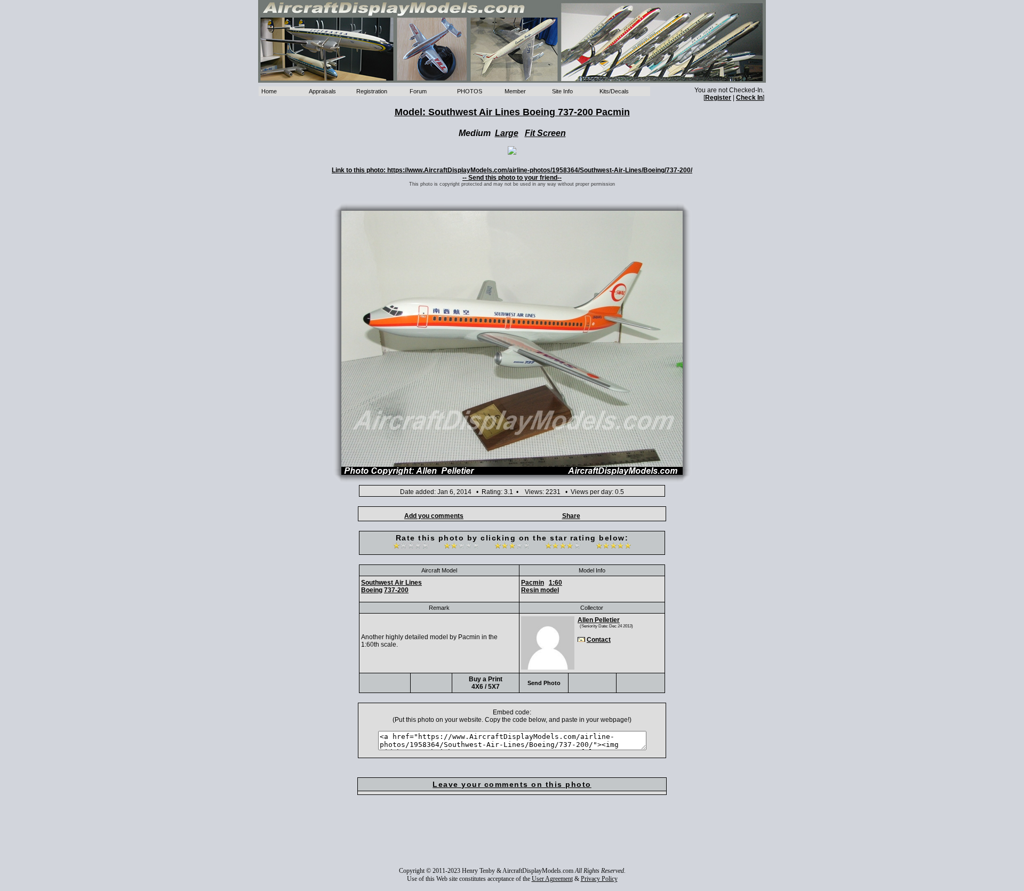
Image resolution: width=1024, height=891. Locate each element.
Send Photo (544, 683)
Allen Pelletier (599, 620)
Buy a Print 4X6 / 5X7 (485, 682)
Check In (749, 97)
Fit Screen (545, 133)
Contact (599, 639)
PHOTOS (469, 91)
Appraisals (322, 91)
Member (515, 91)
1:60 (555, 582)
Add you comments (433, 516)
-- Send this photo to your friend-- (512, 177)
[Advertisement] (512, 838)
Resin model (540, 590)
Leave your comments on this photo (512, 784)
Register (718, 97)
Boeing (371, 590)
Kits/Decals (614, 91)
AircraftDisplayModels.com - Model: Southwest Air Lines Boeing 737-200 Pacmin (512, 41)
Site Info (562, 91)
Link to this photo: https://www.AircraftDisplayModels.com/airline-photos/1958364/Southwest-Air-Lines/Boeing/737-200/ (512, 170)
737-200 (396, 590)
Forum (418, 91)
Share (571, 516)
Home (269, 91)
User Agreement (552, 878)
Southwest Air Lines (391, 582)
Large (506, 133)
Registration (371, 91)
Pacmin (532, 582)
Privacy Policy (599, 878)
